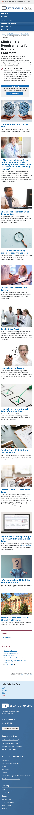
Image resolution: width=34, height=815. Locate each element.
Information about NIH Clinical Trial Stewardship (15, 581)
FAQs (3, 693)
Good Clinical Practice (11, 329)
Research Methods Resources (13, 658)
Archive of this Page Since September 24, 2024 (15, 776)
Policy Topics (25, 34)
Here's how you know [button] (8, 3)
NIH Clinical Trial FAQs (8, 638)
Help (3, 695)
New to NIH (5, 14)
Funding (4, 17)
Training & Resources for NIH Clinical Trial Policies (15, 618)
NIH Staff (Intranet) (8, 749)
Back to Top (27, 812)
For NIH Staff (8, 664)
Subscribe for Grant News (10, 728)
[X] (3, 723)
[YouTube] (5, 723)
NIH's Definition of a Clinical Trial (14, 125)
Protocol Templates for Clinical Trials (15, 490)
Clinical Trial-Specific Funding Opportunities (15, 212)
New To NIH (5, 793)
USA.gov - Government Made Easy (12, 746)
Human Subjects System (12, 368)
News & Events (6, 26)
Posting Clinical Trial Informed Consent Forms (15, 451)
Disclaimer (5, 772)
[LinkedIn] (8, 723)
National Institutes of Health (10, 743)
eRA (3, 688)
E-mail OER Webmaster (26, 674)
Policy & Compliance (8, 23)
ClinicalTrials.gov (9, 655)
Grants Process (6, 20)
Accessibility (5, 760)
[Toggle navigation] (26, 8)
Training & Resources (10, 651)
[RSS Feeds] (11, 723)
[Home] (12, 8)
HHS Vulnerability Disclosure (10, 763)
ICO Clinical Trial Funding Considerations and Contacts (14, 251)
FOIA (3, 766)
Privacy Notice (6, 769)
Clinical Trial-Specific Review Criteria (14, 288)
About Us (4, 29)
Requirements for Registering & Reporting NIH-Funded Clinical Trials (16, 538)
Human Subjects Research (12, 653)
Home (3, 34)
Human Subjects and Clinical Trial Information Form (14, 410)
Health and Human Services (10, 740)
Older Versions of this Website (11, 779)
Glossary (4, 690)
